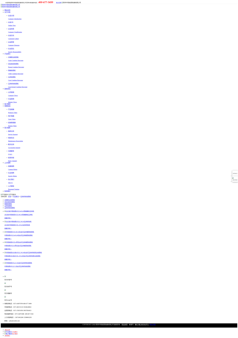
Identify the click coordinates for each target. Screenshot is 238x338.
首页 (9, 196)
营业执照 (125, 324)
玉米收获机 (8, 206)
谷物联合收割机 (9, 200)
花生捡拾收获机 (9, 202)
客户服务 (7, 127)
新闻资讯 (7, 89)
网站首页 (7, 10)
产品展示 (7, 53)
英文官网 (58, 2)
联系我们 (7, 191)
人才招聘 (7, 162)
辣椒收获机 (8, 204)
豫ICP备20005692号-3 (142, 324)
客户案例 (7, 104)
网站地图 (153, 324)
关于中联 (7, 12)
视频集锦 (7, 106)
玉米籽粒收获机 (25, 196)
